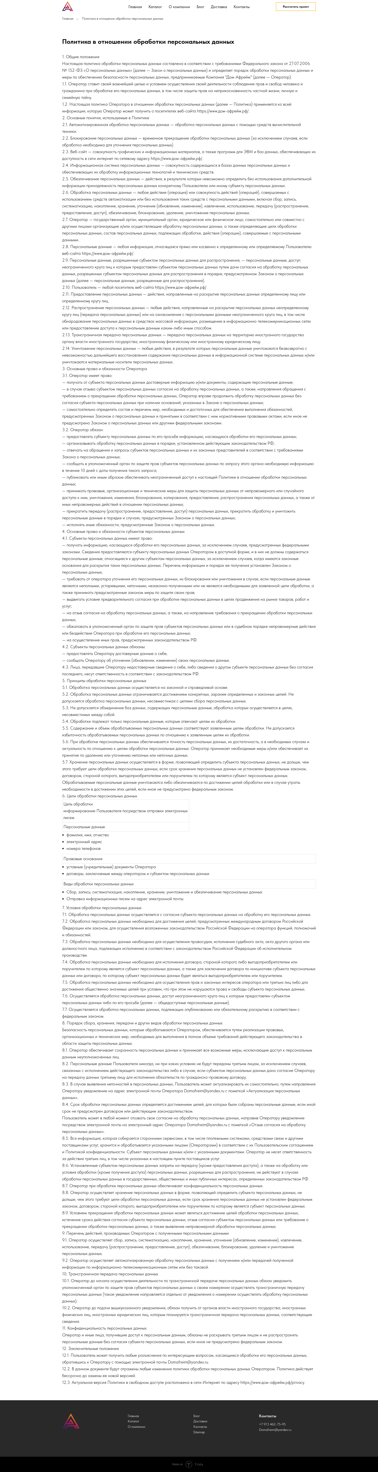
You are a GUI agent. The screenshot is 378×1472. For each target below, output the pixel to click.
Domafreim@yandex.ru (275, 1430)
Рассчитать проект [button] (296, 6)
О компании (179, 6)
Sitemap (199, 1432)
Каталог (155, 6)
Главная (135, 6)
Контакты (242, 6)
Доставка (219, 6)
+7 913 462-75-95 (272, 1424)
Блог (200, 6)
